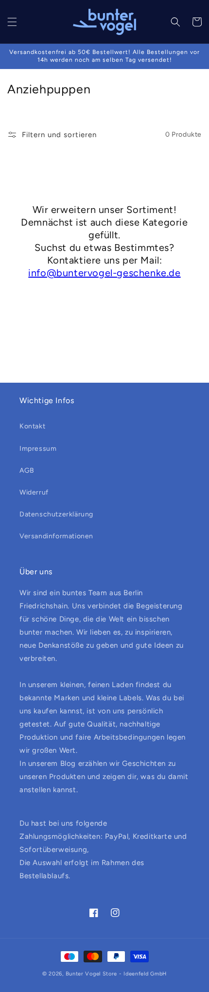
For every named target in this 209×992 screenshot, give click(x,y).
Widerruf (34, 492)
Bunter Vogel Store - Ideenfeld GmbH (116, 974)
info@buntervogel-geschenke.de (104, 273)
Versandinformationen (56, 536)
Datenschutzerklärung (56, 514)
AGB (27, 470)
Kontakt (32, 426)
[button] (12, 22)
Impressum (37, 448)
